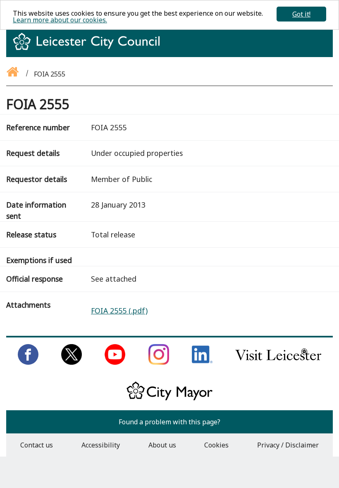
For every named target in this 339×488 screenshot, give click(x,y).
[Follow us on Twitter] (71, 362)
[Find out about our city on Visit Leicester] (278, 362)
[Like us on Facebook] (28, 362)
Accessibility (100, 445)
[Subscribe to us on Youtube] (115, 362)
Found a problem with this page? (169, 421)
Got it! (301, 14)
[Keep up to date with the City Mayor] (169, 398)
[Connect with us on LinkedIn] (202, 362)
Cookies (216, 445)
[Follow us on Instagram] (158, 362)
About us (162, 445)
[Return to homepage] (90, 48)
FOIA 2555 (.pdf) (119, 311)
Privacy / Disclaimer (288, 445)
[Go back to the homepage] (13, 74)
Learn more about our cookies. (60, 19)
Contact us (36, 445)
